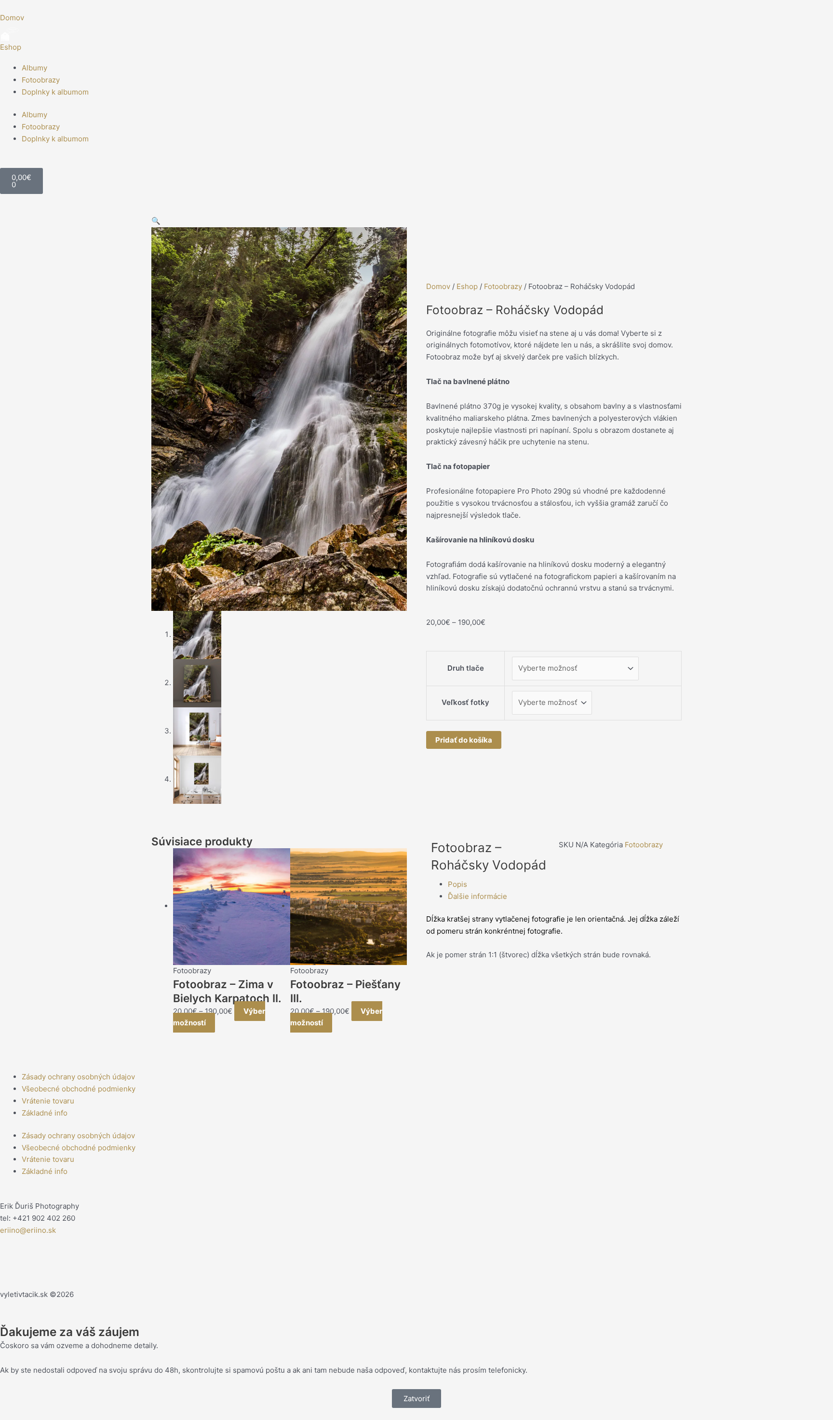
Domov (438, 286)
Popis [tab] (457, 884)
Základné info (44, 1112)
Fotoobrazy (41, 79)
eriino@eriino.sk (28, 1230)
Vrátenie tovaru (48, 1100)
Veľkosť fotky (465, 702)
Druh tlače (465, 668)
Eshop (10, 47)
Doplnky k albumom (55, 92)
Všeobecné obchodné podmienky (78, 1088)
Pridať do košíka (463, 739)
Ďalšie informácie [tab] (477, 896)
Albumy (34, 67)
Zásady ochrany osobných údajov (78, 1076)
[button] (156, 220)
